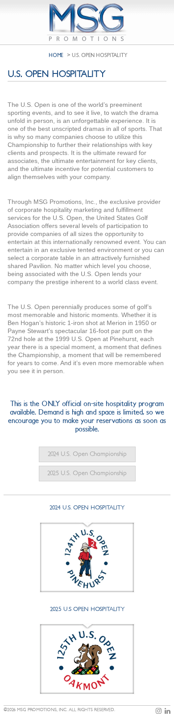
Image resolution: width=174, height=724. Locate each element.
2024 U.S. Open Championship (87, 454)
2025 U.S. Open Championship (87, 473)
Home (56, 55)
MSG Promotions (87, 22)
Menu (164, 8)
